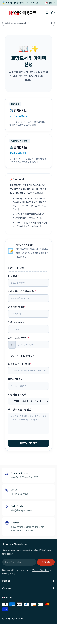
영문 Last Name (16, 322)
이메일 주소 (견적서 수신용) (22, 291)
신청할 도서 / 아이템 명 (19, 363)
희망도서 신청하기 (28, 443)
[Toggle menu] (4, 13)
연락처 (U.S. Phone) (18, 337)
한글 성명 (13, 275)
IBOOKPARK (17, 618)
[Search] (50, 23)
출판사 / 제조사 (15, 379)
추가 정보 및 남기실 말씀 (19, 409)
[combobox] (28, 23)
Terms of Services (40, 570)
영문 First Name (16, 306)
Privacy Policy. (9, 573)
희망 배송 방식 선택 (18, 394)
